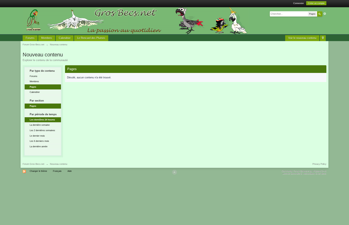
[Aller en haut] (174, 172)
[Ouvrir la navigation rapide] (323, 38)
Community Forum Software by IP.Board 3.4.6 (304, 171)
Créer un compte (316, 3)
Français (57, 171)
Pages (33, 87)
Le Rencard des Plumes (91, 37)
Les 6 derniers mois (39, 141)
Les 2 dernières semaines (42, 130)
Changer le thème (38, 171)
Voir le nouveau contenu (302, 37)
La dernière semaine (40, 125)
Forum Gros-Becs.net (33, 164)
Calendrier (64, 37)
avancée (324, 13)
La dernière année (38, 146)
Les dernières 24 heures (42, 119)
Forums (30, 37)
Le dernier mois (37, 136)
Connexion (298, 3)
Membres (46, 37)
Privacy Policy (319, 164)
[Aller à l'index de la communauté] (135, 20)
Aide (69, 171)
